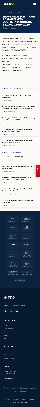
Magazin (6, 339)
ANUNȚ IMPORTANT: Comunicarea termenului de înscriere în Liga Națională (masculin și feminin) (18, 107)
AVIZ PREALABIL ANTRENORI (13, 157)
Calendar (7, 332)
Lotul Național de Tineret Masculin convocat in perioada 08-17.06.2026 (17, 142)
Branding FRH (8, 329)
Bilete (6, 335)
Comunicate (8, 355)
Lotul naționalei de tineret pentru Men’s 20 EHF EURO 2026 (18, 96)
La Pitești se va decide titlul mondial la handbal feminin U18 (18, 201)
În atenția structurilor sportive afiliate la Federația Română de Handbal (19, 190)
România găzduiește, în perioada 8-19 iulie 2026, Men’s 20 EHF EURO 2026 (18, 119)
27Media (24, 402)
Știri (5, 351)
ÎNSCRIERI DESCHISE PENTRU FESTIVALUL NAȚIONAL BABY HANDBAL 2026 (17, 178)
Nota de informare (20, 392)
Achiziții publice (9, 358)
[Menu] (34, 4)
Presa (5, 325)
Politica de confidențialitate (27, 388)
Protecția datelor (9, 388)
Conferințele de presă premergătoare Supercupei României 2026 (18, 167)
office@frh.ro (8, 379)
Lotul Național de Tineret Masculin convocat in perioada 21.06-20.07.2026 (17, 130)
